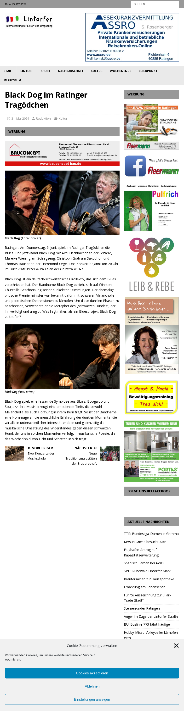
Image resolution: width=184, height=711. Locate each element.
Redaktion (43, 118)
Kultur (97, 71)
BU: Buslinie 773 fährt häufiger (147, 624)
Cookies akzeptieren (92, 673)
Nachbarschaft (70, 71)
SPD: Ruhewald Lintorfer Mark (147, 571)
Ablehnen (92, 686)
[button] (176, 645)
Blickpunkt (148, 71)
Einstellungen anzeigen (92, 699)
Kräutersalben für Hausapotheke (149, 579)
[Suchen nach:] (155, 3)
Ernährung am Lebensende (145, 587)
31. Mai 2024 (20, 118)
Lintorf (26, 71)
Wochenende (120, 71)
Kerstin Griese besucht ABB (145, 541)
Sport (46, 71)
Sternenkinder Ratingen (142, 608)
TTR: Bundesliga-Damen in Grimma (151, 533)
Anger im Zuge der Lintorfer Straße (151, 616)
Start (8, 71)
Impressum (12, 80)
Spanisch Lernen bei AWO (144, 563)
